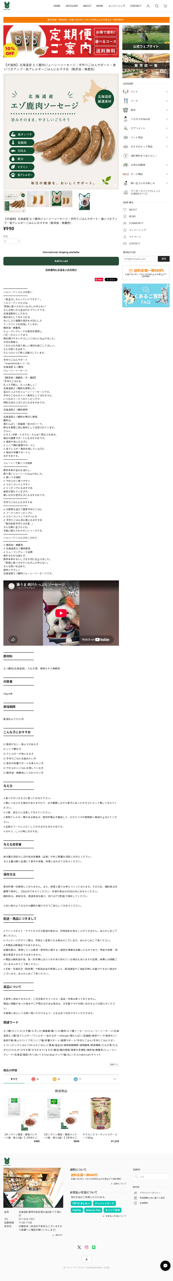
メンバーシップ (116, 6)
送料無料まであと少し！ (144, 155)
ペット (134, 91)
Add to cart (61, 261)
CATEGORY (72, 6)
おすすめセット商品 (142, 146)
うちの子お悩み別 (140, 119)
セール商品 (137, 174)
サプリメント (138, 128)
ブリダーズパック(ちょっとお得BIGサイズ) (145, 192)
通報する (114, 1065)
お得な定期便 (138, 165)
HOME (57, 6)
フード (134, 101)
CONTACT (135, 6)
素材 (133, 110)
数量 (5, 236)
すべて (13, 1079)
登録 (164, 258)
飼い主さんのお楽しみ (143, 183)
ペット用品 (137, 137)
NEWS (99, 6)
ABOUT (87, 6)
